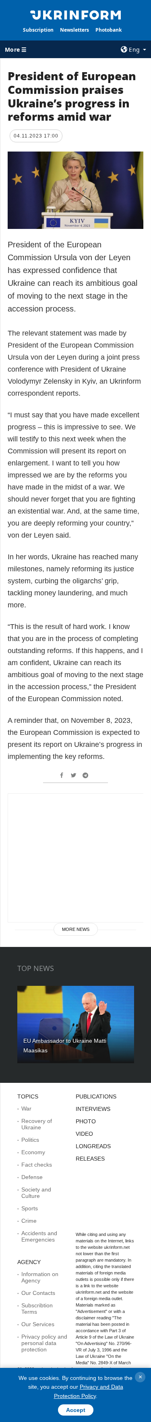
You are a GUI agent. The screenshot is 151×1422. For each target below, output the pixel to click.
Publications (96, 1096)
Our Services (37, 1324)
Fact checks (36, 1164)
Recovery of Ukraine (36, 1124)
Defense (32, 1177)
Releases (90, 1158)
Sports (29, 1208)
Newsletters (74, 29)
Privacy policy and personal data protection (44, 1343)
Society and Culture (36, 1192)
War (26, 1108)
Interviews (93, 1109)
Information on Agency (39, 1277)
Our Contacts (38, 1293)
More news (75, 929)
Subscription (38, 29)
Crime (29, 1221)
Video (84, 1134)
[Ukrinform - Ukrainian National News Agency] (75, 14)
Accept (75, 1410)
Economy (33, 1152)
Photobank (108, 29)
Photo (86, 1121)
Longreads (93, 1146)
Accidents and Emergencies (39, 1236)
